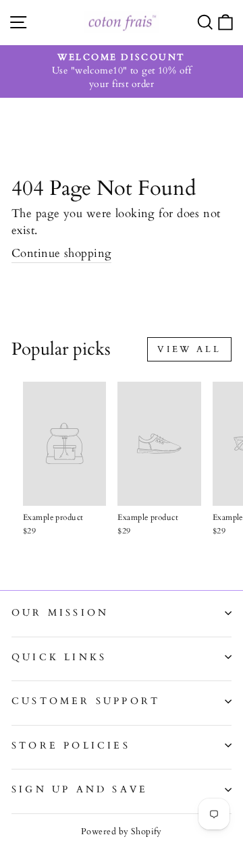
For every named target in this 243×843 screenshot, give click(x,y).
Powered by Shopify (121, 831)
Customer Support (85, 701)
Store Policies (70, 745)
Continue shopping (61, 253)
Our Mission (60, 612)
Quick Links (59, 657)
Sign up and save (79, 789)
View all (189, 349)
